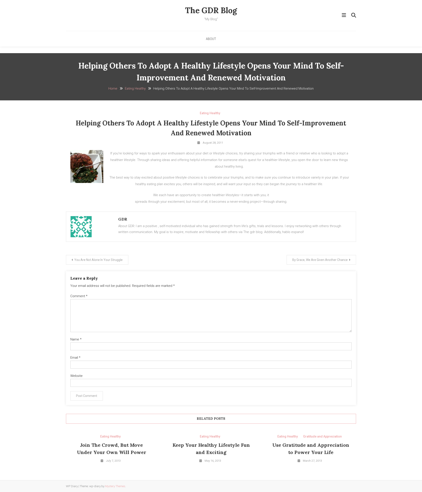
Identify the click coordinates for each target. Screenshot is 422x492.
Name (76, 339)
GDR (122, 219)
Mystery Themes (115, 486)
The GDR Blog (211, 10)
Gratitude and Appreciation (322, 436)
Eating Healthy (210, 113)
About (211, 39)
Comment (78, 296)
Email (75, 358)
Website (76, 376)
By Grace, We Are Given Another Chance (320, 260)
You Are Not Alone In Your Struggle (98, 260)
